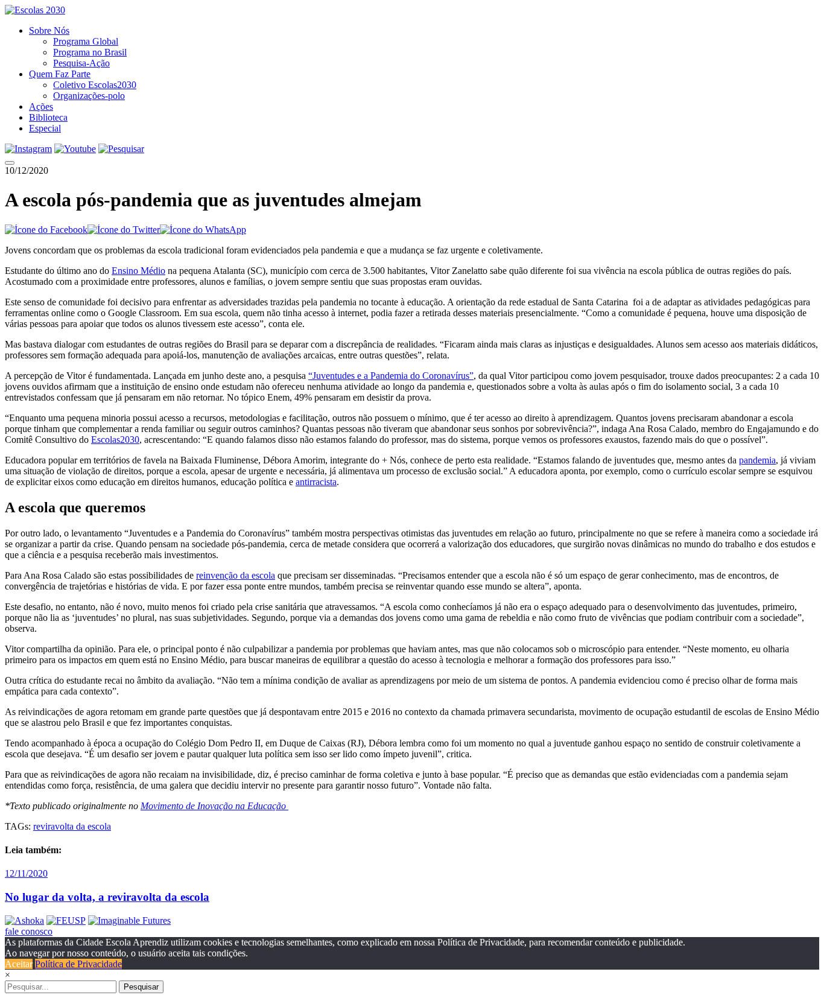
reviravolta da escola (72, 826)
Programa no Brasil (90, 52)
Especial (45, 128)
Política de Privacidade (78, 964)
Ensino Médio (138, 270)
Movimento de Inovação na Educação (214, 806)
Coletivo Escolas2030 (94, 85)
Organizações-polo (89, 96)
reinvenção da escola (235, 575)
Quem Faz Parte (59, 74)
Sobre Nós (49, 30)
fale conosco (28, 931)
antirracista (316, 482)
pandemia (757, 460)
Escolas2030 (115, 439)
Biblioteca (48, 117)
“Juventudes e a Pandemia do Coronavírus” (391, 375)
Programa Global (85, 41)
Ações (41, 106)
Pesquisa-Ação (81, 63)
